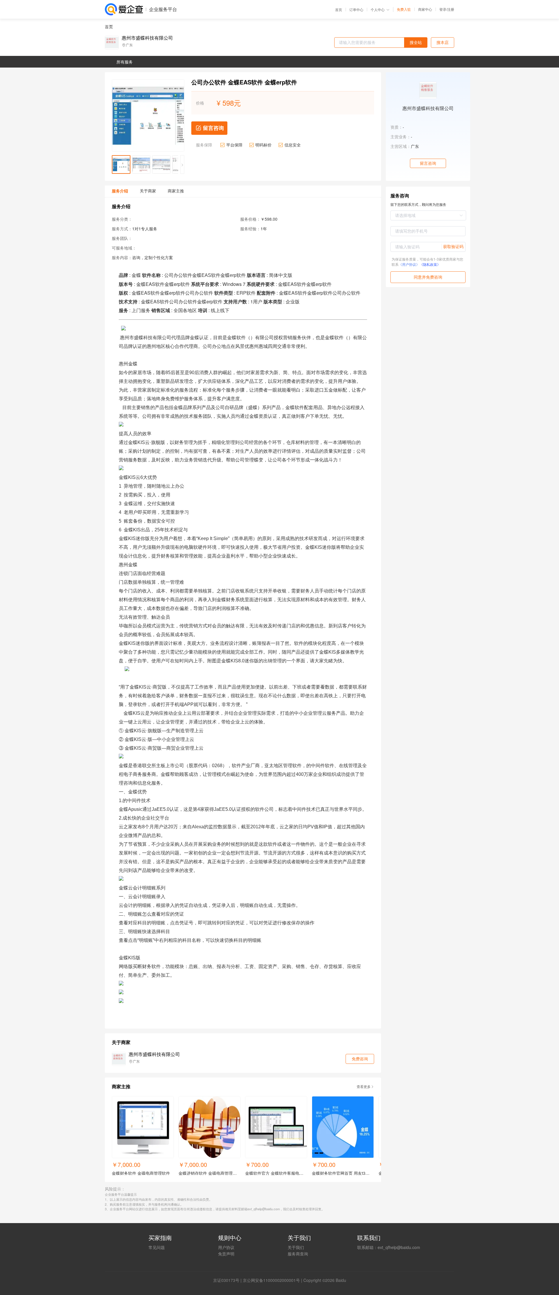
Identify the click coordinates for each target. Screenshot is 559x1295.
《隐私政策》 (430, 264)
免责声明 (226, 1254)
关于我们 (296, 1247)
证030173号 (228, 1280)
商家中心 (425, 9)
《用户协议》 (409, 264)
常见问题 (156, 1247)
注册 (450, 9)
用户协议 (226, 1247)
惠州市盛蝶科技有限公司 (147, 38)
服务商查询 (298, 1254)
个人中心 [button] (378, 9)
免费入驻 (404, 9)
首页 (338, 9)
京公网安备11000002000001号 (271, 1280)
